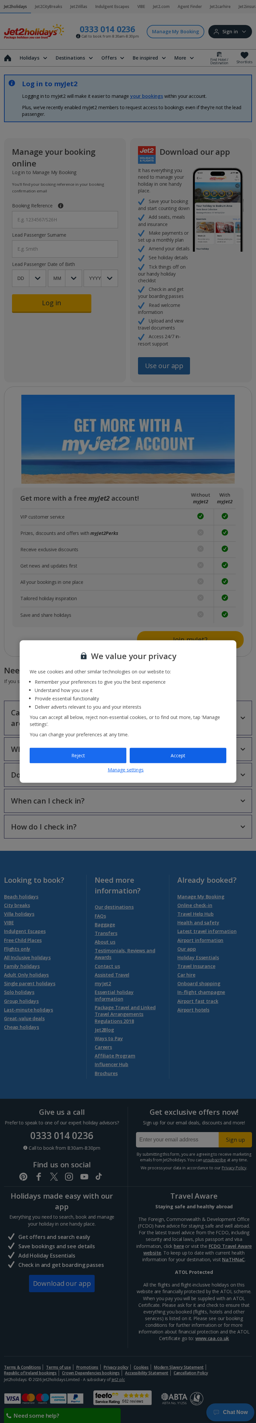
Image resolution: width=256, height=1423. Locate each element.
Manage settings (126, 769)
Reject (78, 755)
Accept (178, 755)
